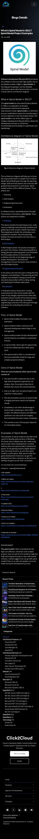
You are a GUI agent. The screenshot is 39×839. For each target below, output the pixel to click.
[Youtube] (32, 810)
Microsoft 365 (11, 682)
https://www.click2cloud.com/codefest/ (14, 506)
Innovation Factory (13, 661)
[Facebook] (8, 810)
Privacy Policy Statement (10, 815)
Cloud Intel (10, 642)
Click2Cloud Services (12, 653)
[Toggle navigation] (34, 4)
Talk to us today (19, 754)
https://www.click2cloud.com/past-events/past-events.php (17, 498)
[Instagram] (26, 810)
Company (8, 801)
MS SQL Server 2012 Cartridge (17, 696)
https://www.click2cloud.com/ (11, 475)
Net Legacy (10, 663)
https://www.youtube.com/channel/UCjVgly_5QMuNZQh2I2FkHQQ (19, 536)
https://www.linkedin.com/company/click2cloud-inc (19, 526)
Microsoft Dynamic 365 (14, 688)
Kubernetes (10, 725)
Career (19, 761)
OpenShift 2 (8, 690)
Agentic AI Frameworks (13, 791)
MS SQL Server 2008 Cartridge (17, 693)
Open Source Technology (15, 666)
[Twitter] (14, 810)
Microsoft (7, 680)
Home (7, 780)
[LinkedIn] (20, 810)
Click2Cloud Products (12, 639)
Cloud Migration (12, 677)
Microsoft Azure (12, 685)
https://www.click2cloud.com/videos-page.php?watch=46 (17, 483)
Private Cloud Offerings (14, 669)
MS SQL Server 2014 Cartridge (17, 698)
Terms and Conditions (9, 817)
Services (8, 796)
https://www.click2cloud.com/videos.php (15, 490)
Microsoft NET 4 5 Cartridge (16, 701)
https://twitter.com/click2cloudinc (12, 519)
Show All (6, 637)
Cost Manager (11, 647)
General (12, 572)
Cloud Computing (12, 674)
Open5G (9, 650)
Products (8, 785)
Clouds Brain (11, 645)
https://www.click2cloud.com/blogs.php (14, 513)
